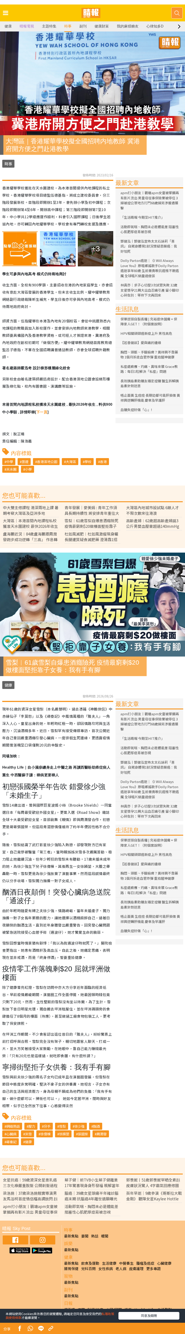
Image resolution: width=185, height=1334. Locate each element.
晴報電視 (27, 26)
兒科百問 (88, 1268)
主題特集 (49, 26)
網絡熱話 (13, 1126)
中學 (9, 461)
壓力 (31, 1126)
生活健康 (109, 1263)
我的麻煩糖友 (128, 26)
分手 (47, 1126)
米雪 (28, 1134)
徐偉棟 (45, 1134)
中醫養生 (126, 1263)
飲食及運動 (90, 1263)
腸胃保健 (71, 1268)
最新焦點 (71, 1236)
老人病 (121, 1268)
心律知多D (155, 26)
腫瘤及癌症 (145, 1263)
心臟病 (11, 1134)
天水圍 (11, 469)
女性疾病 (105, 1268)
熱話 (94, 1236)
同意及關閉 (149, 1315)
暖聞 (104, 1236)
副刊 (83, 26)
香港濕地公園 (47, 461)
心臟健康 (164, 1263)
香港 (103, 461)
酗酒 (96, 1126)
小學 (28, 469)
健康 (8, 26)
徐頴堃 (64, 1134)
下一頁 (41, 412)
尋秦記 (11, 1141)
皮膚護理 (136, 1268)
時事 (68, 26)
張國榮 (83, 1134)
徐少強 (79, 1126)
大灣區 (71, 461)
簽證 (25, 461)
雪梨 (62, 1126)
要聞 (84, 1236)
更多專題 (153, 1268)
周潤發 (102, 1134)
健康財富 (102, 26)
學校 (88, 461)
